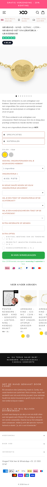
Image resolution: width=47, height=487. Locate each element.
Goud (4, 154)
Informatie (8, 452)
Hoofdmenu (8, 435)
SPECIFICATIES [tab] (14, 135)
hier (36, 127)
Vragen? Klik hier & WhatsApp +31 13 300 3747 (21, 463)
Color (8, 150)
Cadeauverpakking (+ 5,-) (20, 248)
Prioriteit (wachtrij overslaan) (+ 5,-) (24, 243)
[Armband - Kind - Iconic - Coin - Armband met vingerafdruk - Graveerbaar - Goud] (23, 336)
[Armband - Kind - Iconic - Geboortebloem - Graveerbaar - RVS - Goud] (41, 333)
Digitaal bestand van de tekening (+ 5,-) (25, 238)
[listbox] (23, 168)
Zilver (11, 154)
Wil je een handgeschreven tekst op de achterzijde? (21, 212)
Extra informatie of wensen (16, 223)
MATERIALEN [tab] (13, 141)
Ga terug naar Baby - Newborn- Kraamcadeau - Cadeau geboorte (23, 359)
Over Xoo (7, 444)
